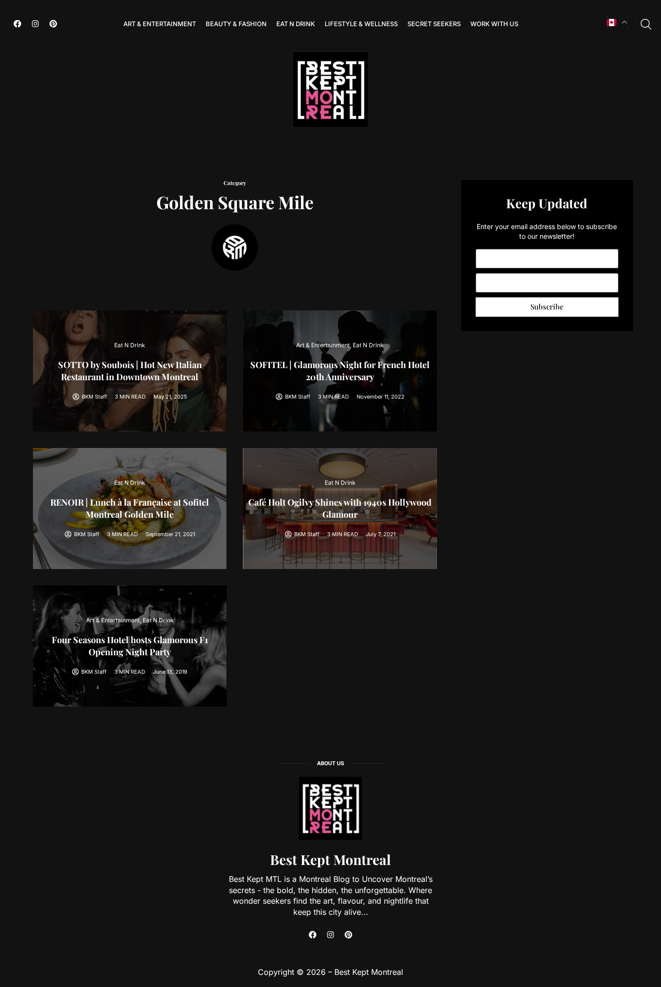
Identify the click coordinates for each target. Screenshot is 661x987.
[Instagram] (35, 23)
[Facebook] (17, 23)
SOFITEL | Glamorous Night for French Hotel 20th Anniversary (340, 371)
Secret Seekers (434, 24)
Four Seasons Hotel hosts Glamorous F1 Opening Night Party (130, 646)
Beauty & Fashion (236, 24)
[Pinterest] (53, 23)
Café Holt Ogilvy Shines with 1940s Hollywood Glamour (340, 508)
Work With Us (494, 24)
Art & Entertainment (159, 24)
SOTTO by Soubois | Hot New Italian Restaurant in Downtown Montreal (130, 371)
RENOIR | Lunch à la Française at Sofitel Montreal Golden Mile (129, 508)
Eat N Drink (295, 24)
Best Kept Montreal (330, 859)
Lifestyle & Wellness (361, 24)
